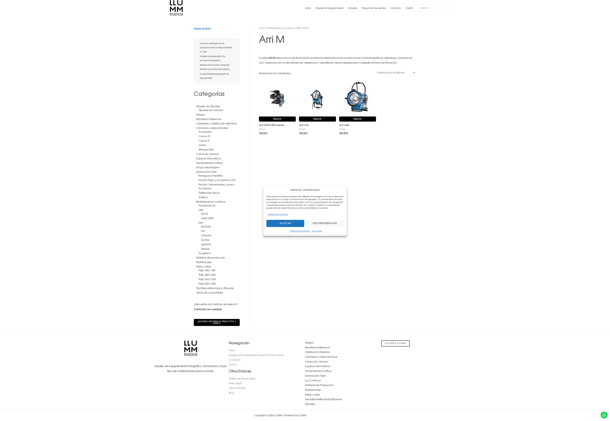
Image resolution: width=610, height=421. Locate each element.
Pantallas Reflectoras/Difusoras (323, 399)
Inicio (308, 8)
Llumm (233, 364)
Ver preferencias (325, 223)
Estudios (352, 8)
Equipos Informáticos (317, 366)
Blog (231, 392)
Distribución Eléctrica (317, 352)
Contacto (395, 8)
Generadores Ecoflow (318, 371)
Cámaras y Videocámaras (321, 357)
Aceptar (285, 223)
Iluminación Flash (315, 375)
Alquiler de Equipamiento (329, 8)
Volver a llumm (395, 343)
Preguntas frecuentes (374, 8)
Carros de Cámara (316, 361)
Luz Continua (313, 380)
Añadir (277, 119)
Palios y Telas (312, 394)
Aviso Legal (317, 231)
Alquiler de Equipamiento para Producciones (256, 355)
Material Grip (313, 390)
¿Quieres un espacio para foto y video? (216, 322)
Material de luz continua (280, 28)
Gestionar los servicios (278, 214)
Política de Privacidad (300, 231)
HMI (298, 28)
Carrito (409, 8)
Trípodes (310, 404)
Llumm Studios (237, 388)
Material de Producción (319, 385)
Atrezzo (309, 342)
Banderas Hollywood (317, 347)
